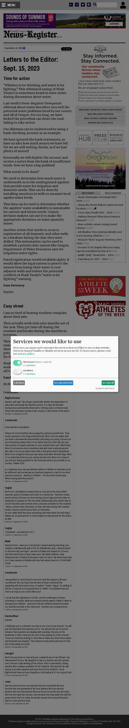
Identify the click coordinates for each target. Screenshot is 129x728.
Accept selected (63, 382)
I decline (19, 382)
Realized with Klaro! (105, 388)
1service (29, 365)
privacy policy (26, 353)
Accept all (108, 382)
